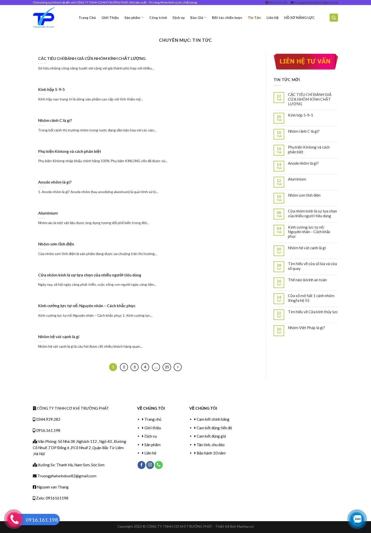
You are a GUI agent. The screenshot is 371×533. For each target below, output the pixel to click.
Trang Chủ (87, 17)
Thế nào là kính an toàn (307, 279)
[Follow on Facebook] (141, 465)
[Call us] (159, 465)
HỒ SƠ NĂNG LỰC (299, 17)
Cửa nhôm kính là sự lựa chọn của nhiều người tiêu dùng (89, 274)
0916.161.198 (277, 2)
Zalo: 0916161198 (51, 498)
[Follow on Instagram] (150, 465)
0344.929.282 (47, 419)
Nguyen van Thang (52, 487)
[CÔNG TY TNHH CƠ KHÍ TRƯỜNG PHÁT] (52, 17)
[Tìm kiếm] (334, 17)
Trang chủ (152, 419)
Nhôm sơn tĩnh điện (56, 243)
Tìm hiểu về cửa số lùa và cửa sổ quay (312, 265)
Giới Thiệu (110, 17)
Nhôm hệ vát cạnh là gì (58, 336)
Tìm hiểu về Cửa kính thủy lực (313, 311)
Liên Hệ (273, 17)
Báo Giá (196, 17)
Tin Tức (254, 17)
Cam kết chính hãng (213, 419)
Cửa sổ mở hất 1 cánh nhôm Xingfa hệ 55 (311, 297)
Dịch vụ (179, 17)
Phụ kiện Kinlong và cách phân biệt (69, 151)
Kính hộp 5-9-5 (51, 89)
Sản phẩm (132, 17)
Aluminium (48, 212)
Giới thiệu (152, 427)
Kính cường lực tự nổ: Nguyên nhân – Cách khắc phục (87, 305)
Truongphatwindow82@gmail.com (316, 2)
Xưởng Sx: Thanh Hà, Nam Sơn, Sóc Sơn (70, 465)
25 (167, 367)
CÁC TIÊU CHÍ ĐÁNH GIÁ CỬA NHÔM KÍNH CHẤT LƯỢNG (92, 58)
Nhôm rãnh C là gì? (55, 120)
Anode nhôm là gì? (55, 182)
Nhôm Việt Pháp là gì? (306, 327)
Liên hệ (150, 453)
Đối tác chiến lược (227, 17)
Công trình (158, 17)
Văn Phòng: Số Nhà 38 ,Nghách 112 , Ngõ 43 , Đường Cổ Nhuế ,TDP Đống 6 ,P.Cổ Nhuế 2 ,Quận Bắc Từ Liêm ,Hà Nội (79, 447)
